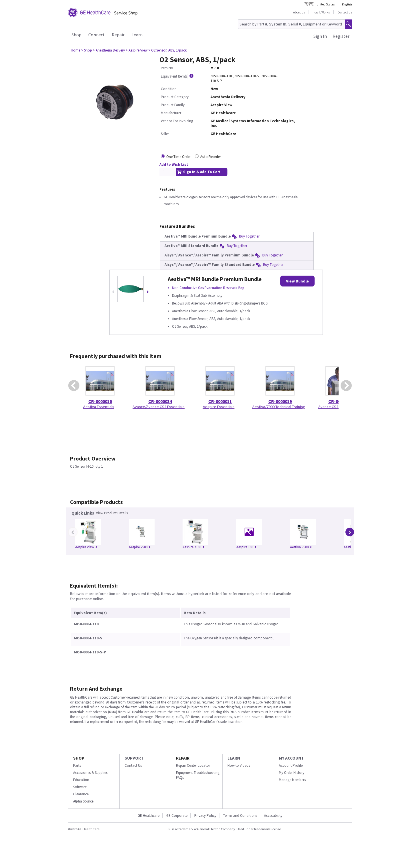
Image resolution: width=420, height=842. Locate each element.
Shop (76, 34)
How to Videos (238, 765)
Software (80, 786)
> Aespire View (136, 50)
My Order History (291, 772)
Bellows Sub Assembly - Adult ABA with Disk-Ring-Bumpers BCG (220, 303)
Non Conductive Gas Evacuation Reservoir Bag (208, 287)
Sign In (320, 36)
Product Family (173, 104)
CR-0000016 (100, 401)
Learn (137, 34)
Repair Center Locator (193, 765)
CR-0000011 (220, 401)
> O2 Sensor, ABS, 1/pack (167, 50)
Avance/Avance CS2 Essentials (159, 406)
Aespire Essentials (219, 406)
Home (75, 50)
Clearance (81, 794)
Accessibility (273, 815)
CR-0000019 (280, 401)
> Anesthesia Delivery (109, 50)
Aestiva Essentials (98, 406)
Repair (118, 34)
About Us (299, 12)
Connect (96, 34)
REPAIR (182, 758)
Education (81, 779)
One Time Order (178, 156)
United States (326, 4)
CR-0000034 (160, 401)
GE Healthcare (148, 815)
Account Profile (291, 765)
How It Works (321, 12)
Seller (165, 133)
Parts (77, 765)
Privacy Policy (205, 815)
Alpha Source (83, 801)
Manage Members (292, 779)
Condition (169, 88)
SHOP (78, 758)
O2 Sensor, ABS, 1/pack (189, 326)
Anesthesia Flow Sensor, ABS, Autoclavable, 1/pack (211, 311)
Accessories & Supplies (90, 772)
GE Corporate (176, 815)
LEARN (233, 758)
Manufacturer (171, 112)
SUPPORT (134, 758)
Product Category (175, 96)
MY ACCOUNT (291, 758)
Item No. (167, 68)
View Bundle (297, 281)
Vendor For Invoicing (177, 120)
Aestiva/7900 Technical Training (278, 406)
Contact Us (344, 12)
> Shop (86, 50)
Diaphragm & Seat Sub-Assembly (197, 295)
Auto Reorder (210, 156)
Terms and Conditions (240, 815)
